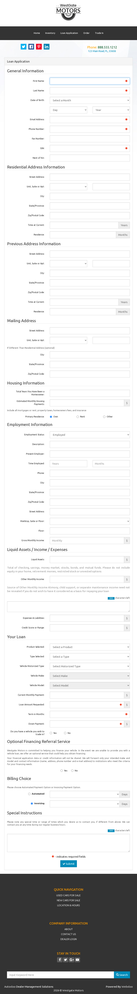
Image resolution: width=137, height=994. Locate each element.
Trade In (99, 33)
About (68, 929)
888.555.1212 (107, 47)
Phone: (40, 473)
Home (37, 33)
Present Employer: (35, 454)
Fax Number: (38, 138)
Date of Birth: (37, 100)
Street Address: (36, 177)
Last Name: (38, 90)
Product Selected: (35, 647)
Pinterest (39, 47)
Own (55, 416)
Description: (38, 444)
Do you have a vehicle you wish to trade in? (27, 733)
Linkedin (46, 47)
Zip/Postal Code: (36, 215)
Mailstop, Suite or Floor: (32, 521)
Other (110, 416)
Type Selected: (37, 656)
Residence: (39, 234)
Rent (82, 416)
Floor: (41, 531)
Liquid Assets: (37, 559)
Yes (55, 733)
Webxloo (127, 986)
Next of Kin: (38, 158)
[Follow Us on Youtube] (77, 959)
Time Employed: (36, 463)
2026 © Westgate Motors (69, 990)
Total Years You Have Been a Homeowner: (30, 393)
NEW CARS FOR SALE (68, 900)
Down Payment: (36, 724)
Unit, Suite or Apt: (35, 186)
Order (86, 33)
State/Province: (36, 206)
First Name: (38, 81)
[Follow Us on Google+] (71, 959)
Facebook (31, 47)
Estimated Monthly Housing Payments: (30, 402)
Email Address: (37, 119)
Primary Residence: (34, 416)
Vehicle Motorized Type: (32, 666)
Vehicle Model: (37, 685)
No (69, 733)
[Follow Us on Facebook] (59, 959)
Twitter (23, 47)
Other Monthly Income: (32, 579)
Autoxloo (10, 986)
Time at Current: (36, 225)
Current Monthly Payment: (31, 695)
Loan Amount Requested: (31, 704)
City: (42, 196)
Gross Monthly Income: (32, 540)
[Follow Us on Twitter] (65, 959)
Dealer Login (68, 939)
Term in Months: (36, 714)
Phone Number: (36, 129)
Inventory (50, 33)
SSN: (42, 148)
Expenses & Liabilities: (33, 618)
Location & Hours (68, 905)
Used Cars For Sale (68, 895)
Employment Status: (34, 434)
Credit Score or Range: (33, 627)
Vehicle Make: (37, 676)
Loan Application (69, 33)
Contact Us (68, 934)
